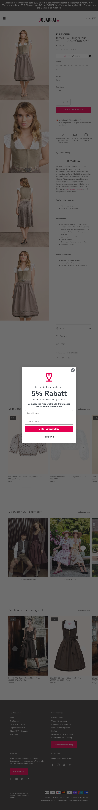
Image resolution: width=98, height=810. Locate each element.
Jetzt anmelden (49, 429)
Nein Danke (49, 436)
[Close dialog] (73, 370)
